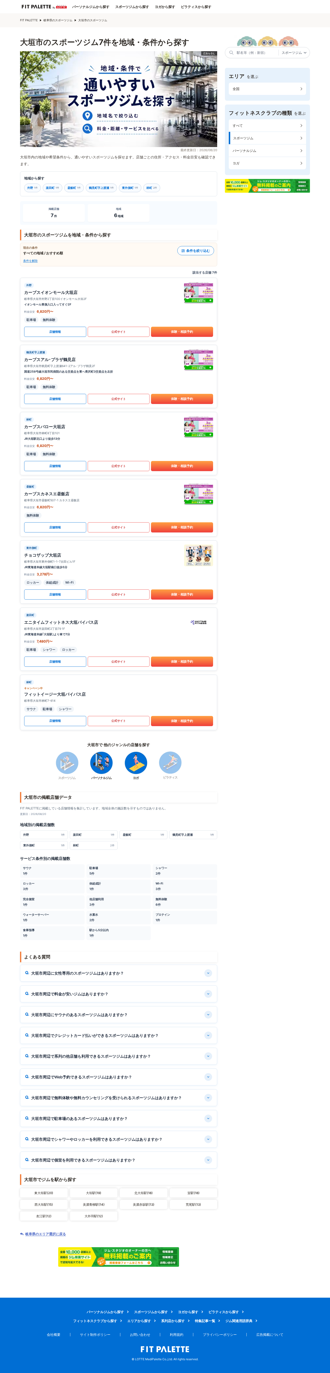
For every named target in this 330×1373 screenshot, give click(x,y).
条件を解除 (30, 260)
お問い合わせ (140, 1334)
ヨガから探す (165, 6)
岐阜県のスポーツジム (57, 20)
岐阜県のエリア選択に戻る (45, 1234)
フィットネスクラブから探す (95, 1321)
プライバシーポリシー (220, 1334)
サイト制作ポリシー (95, 1334)
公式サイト (118, 331)
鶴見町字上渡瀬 (101, 188)
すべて (238, 125)
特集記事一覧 (205, 1321)
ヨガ (236, 163)
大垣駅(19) (93, 1193)
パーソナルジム (244, 151)
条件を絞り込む (198, 250)
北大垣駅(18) (143, 1193)
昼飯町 (74, 188)
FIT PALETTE (29, 20)
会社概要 (53, 1334)
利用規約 (176, 1334)
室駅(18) (193, 1193)
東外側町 (130, 188)
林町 (151, 188)
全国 (236, 89)
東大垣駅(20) (43, 1193)
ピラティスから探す (196, 6)
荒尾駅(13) (193, 1204)
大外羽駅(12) (94, 1216)
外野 (32, 188)
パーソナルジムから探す (90, 6)
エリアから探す (139, 1321)
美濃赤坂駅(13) (143, 1204)
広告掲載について (269, 1334)
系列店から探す (173, 1321)
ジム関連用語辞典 (238, 1321)
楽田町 (52, 188)
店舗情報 (55, 331)
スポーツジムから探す (132, 6)
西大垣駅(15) (44, 1204)
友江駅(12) (43, 1216)
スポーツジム (243, 138)
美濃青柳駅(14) (94, 1204)
